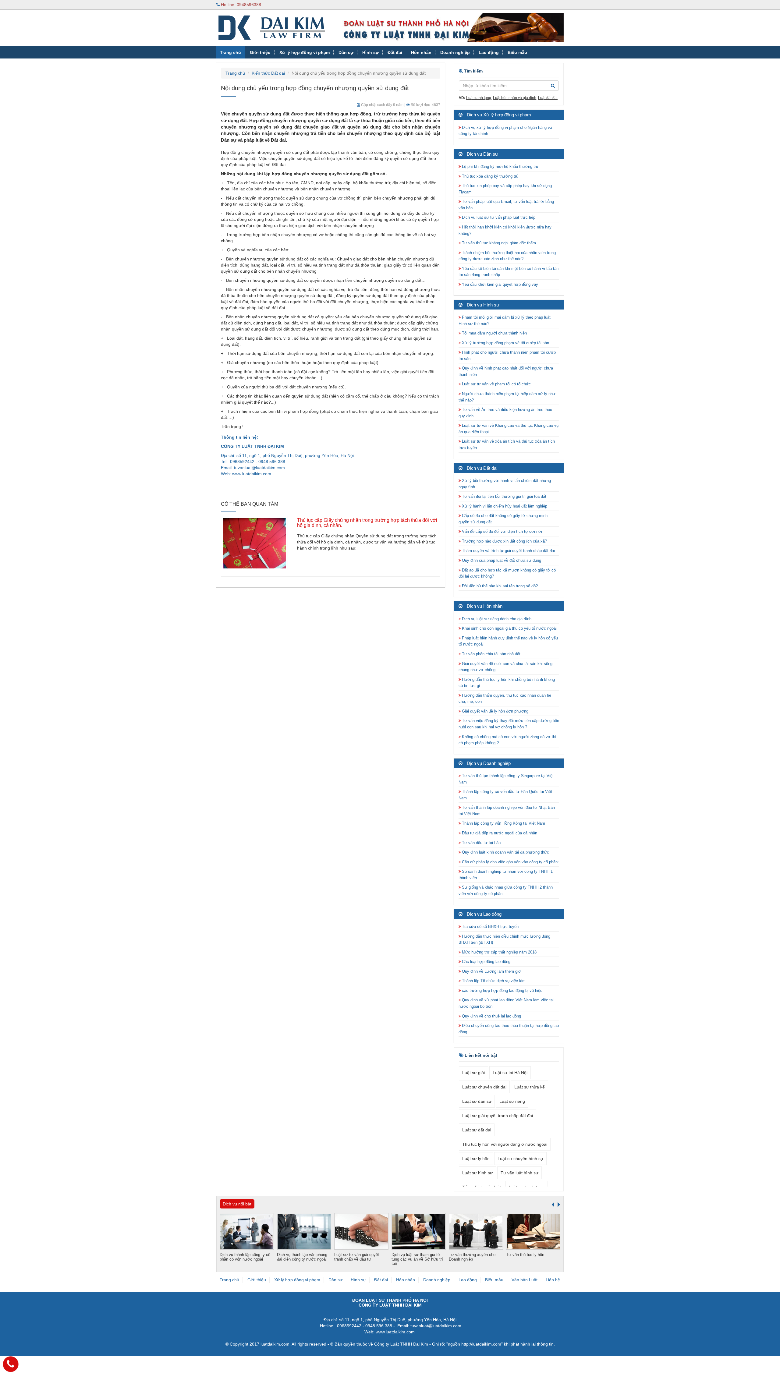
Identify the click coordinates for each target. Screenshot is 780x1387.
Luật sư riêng (512, 1101)
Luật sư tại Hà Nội (510, 1072)
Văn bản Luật (234, 64)
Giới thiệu (260, 52)
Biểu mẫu (517, 52)
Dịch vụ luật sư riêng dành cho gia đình (496, 619)
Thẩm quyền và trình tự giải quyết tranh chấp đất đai (508, 550)
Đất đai (395, 52)
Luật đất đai (548, 98)
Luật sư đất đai (476, 1129)
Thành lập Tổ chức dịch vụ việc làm (493, 980)
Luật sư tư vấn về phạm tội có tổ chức (496, 384)
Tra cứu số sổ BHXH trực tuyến (490, 926)
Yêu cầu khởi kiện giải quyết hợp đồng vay (499, 284)
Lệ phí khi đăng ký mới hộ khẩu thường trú (499, 166)
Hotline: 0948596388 (240, 4)
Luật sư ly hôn (476, 1158)
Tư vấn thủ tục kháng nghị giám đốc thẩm (498, 243)
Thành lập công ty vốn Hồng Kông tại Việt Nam (503, 823)
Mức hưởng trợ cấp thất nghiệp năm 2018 (499, 952)
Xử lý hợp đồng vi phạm (304, 52)
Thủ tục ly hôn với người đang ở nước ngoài (504, 1144)
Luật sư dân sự (476, 1101)
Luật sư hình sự (477, 1172)
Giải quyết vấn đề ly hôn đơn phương (494, 711)
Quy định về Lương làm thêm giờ (491, 971)
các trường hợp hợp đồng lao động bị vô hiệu (501, 990)
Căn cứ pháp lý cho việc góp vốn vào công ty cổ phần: (510, 862)
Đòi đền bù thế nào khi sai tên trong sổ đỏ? (499, 586)
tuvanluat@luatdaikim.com (259, 467)
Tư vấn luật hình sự (519, 1172)
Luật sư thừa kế (529, 1086)
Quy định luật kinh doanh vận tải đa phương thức (505, 852)
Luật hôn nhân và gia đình (514, 98)
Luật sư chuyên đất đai (484, 1086)
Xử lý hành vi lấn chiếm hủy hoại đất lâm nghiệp (504, 506)
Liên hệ (553, 1279)
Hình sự (370, 52)
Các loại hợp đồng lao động (485, 961)
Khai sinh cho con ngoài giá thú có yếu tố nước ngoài (509, 628)
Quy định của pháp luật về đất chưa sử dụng (501, 560)
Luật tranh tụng (478, 98)
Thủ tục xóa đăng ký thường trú (489, 176)
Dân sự (346, 52)
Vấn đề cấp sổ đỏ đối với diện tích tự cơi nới (501, 531)
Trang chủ (230, 52)
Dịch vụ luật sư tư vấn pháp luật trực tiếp (498, 217)
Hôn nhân (421, 52)
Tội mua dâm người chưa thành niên (494, 333)
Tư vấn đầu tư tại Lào (481, 842)
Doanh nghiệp (455, 52)
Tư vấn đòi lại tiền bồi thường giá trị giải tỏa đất (503, 496)
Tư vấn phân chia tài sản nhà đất (490, 654)
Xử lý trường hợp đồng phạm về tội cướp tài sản (505, 343)
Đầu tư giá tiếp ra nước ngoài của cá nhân (499, 833)
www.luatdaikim (247, 473)
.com (266, 473)
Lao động (489, 52)
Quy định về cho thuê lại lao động (491, 1016)
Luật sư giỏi (473, 1072)
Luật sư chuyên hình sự (520, 1158)
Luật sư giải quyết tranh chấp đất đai (497, 1115)
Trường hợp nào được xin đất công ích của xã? (504, 541)
